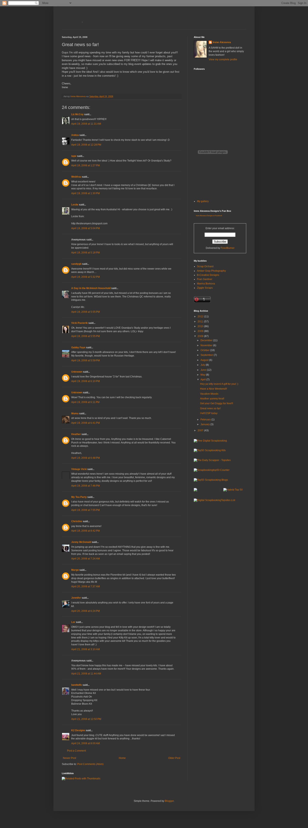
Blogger (169, 801)
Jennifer (76, 597)
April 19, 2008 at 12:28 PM (86, 144)
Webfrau (76, 176)
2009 (201, 331)
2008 (201, 336)
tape (73, 156)
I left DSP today (208, 413)
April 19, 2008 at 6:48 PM (85, 457)
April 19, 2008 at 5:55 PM (85, 311)
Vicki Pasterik (79, 323)
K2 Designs (78, 730)
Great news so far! (210, 408)
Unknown (76, 371)
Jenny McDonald (81, 542)
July (203, 364)
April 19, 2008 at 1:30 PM (85, 193)
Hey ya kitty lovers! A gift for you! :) (219, 383)
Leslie (74, 204)
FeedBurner (227, 248)
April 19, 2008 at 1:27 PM (85, 165)
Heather (76, 434)
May (203, 374)
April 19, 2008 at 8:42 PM (85, 530)
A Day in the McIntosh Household (91, 288)
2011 (201, 321)
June (204, 369)
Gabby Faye (78, 347)
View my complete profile (223, 59)
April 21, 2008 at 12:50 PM (86, 719)
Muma (75, 413)
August (205, 360)
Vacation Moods (209, 393)
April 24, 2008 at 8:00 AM (85, 743)
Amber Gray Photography (211, 270)
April (203, 379)
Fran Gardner (204, 279)
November (207, 345)
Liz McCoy (77, 114)
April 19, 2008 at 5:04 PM (85, 228)
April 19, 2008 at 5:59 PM (85, 360)
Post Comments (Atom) (90, 764)
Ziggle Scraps (205, 287)
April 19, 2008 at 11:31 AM (86, 123)
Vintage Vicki (79, 469)
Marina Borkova (206, 283)
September (207, 355)
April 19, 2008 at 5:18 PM (85, 252)
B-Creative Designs (208, 275)
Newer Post (69, 758)
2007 (201, 430)
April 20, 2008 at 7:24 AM (85, 558)
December (207, 340)
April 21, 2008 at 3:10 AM (85, 649)
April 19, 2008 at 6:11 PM (85, 402)
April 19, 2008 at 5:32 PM (85, 276)
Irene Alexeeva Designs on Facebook (209, 216)
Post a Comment (76, 750)
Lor (73, 622)
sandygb (76, 263)
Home (122, 758)
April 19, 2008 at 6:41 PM (85, 422)
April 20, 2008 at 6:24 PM (85, 611)
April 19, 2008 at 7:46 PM (85, 485)
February (206, 419)
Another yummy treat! (212, 398)
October (205, 350)
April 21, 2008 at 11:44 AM (86, 673)
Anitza (75, 135)
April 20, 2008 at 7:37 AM (85, 586)
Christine (76, 521)
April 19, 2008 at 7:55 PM (85, 510)
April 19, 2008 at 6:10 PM (85, 381)
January (205, 424)
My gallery (203, 201)
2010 (201, 326)
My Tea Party (79, 497)
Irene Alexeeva (222, 42)
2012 (201, 316)
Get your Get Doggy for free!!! (216, 403)
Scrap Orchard (205, 266)
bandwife (76, 684)
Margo (75, 569)
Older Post (174, 758)
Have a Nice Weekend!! (213, 388)
